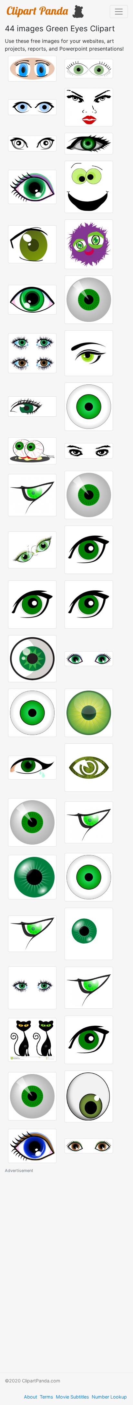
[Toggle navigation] (119, 11)
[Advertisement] (53, 1270)
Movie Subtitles (72, 1397)
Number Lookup (109, 1397)
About (30, 1397)
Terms (46, 1397)
